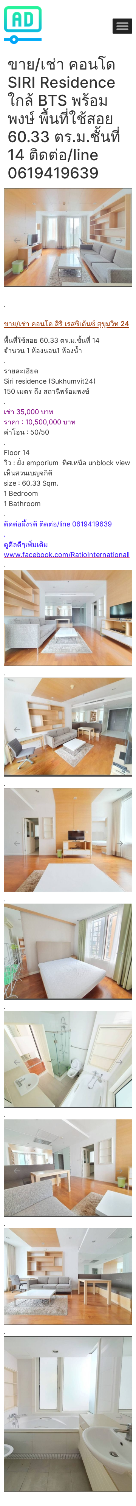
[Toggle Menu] (122, 26)
